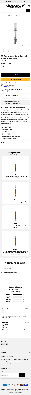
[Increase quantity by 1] (13, 70)
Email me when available (15, 79)
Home (2, 15)
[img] (5, 308)
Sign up (22, 375)
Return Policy (18, 389)
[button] (3, 50)
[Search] (28, 10)
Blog (8, 389)
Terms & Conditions (16, 390)
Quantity (2, 66)
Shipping (12, 389)
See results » (23, 97)
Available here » (7, 86)
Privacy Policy (25, 389)
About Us (3, 389)
